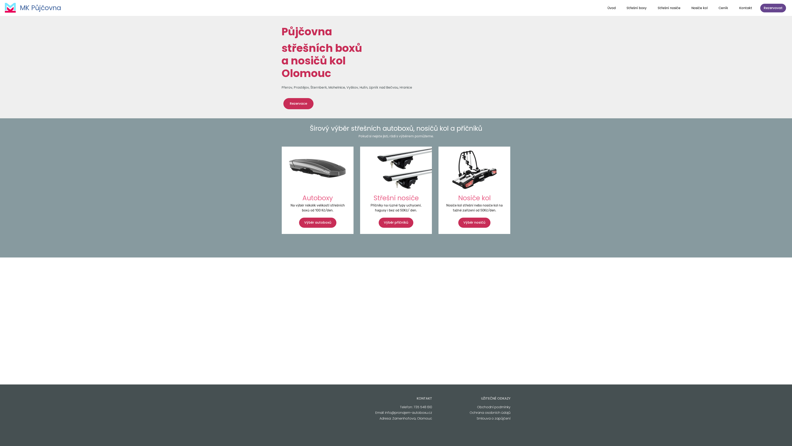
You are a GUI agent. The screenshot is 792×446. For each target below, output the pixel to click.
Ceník (723, 8)
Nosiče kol (699, 8)
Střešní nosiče (669, 8)
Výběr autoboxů (317, 222)
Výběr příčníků (396, 222)
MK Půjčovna (40, 7)
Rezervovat (773, 8)
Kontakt (745, 8)
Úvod (611, 8)
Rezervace (298, 103)
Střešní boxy (637, 8)
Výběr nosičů (474, 222)
